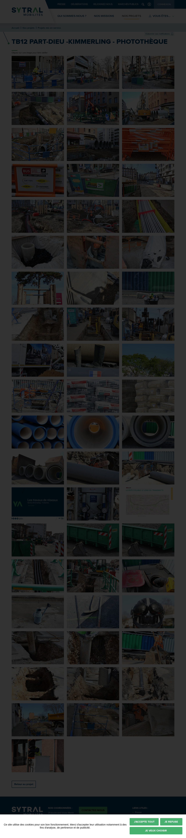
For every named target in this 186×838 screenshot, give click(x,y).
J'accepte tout (144, 821)
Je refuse (171, 821)
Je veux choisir (156, 830)
